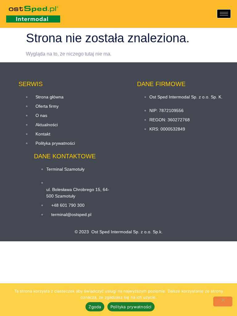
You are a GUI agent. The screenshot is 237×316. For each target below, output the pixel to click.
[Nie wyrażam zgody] (222, 301)
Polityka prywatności (131, 306)
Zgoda (95, 306)
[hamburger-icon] (224, 13)
